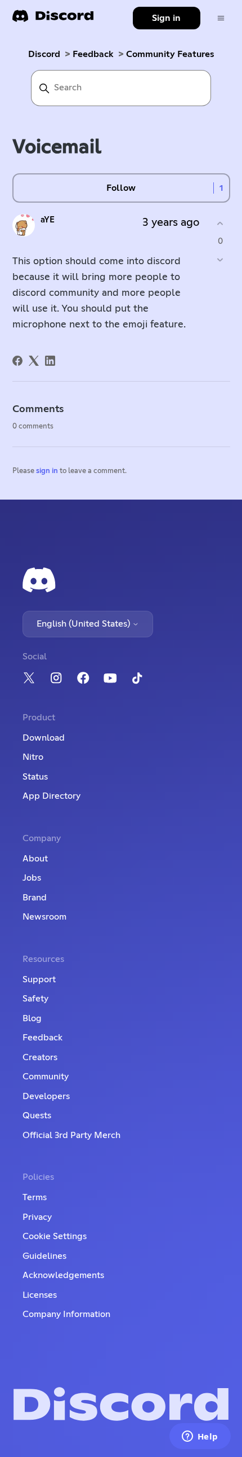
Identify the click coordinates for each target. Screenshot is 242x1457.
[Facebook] (17, 361)
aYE (48, 220)
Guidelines (44, 1256)
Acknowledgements (63, 1275)
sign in (47, 471)
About (35, 858)
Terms (35, 1197)
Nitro (33, 757)
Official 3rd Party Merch (71, 1135)
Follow (121, 187)
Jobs (32, 877)
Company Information (66, 1314)
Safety (35, 998)
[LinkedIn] (50, 361)
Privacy (37, 1217)
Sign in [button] (166, 18)
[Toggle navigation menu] (221, 18)
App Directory (51, 795)
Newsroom (44, 916)
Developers (46, 1096)
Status (35, 776)
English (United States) (84, 623)
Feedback (93, 54)
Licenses (40, 1295)
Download (44, 737)
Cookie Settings (55, 1236)
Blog (32, 1018)
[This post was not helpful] (220, 259)
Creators (40, 1057)
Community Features (170, 54)
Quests (37, 1115)
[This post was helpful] (220, 224)
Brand (35, 897)
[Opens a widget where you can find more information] (200, 1437)
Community (46, 1076)
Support (39, 979)
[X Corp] (34, 361)
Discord (44, 54)
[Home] (52, 19)
